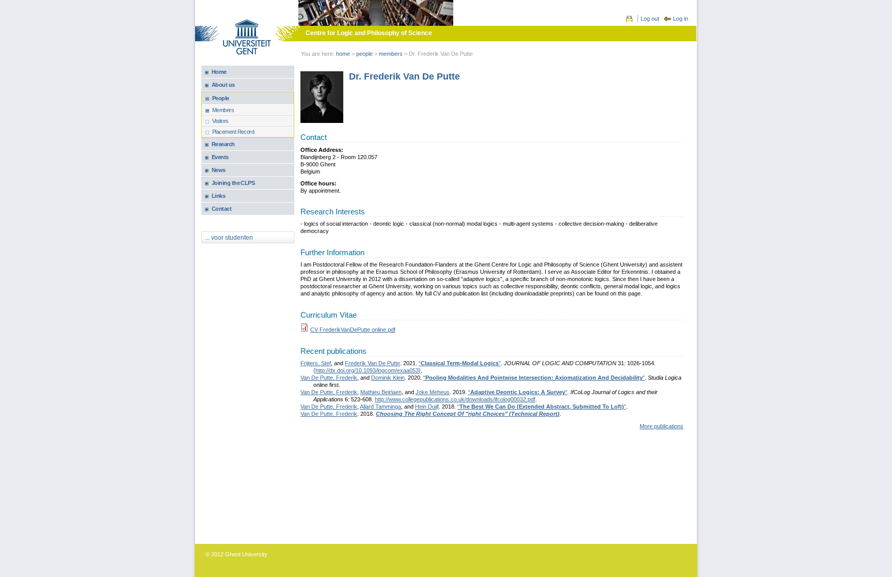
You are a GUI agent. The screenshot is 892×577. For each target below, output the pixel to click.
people (364, 54)
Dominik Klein (388, 378)
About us (223, 85)
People (220, 98)
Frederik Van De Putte (372, 363)
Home (343, 54)
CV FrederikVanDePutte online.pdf (352, 329)
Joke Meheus (433, 392)
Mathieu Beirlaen (381, 392)
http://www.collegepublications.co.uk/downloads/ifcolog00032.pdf (455, 399)
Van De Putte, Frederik (328, 378)
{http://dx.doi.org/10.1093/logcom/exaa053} (367, 370)
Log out (650, 18)
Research (223, 144)
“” (460, 363)
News (219, 170)
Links (218, 196)
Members (223, 110)
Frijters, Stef (315, 363)
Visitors (220, 121)
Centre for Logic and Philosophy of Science (369, 33)
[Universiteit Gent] (247, 38)
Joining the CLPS (233, 183)
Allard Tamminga (380, 406)
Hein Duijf (427, 406)
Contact (221, 209)
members (391, 54)
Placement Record (233, 132)
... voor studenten (229, 237)
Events (220, 157)
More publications (661, 426)
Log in (680, 18)
